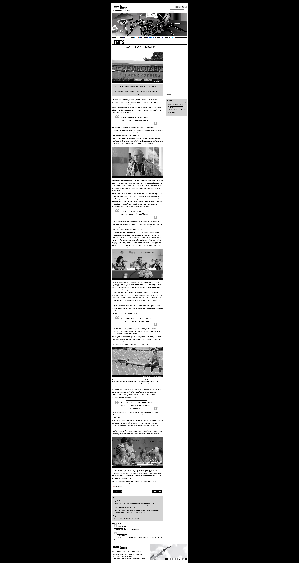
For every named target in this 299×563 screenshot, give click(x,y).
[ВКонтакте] (123, 486)
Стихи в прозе (171, 112)
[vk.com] (176, 7)
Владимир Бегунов (172, 93)
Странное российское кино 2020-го (177, 104)
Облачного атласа (117, 240)
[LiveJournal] (179, 7)
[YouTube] (182, 7)
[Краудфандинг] (176, 559)
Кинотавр (128, 518)
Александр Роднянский (119, 518)
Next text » (157, 492)
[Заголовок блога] (130, 547)
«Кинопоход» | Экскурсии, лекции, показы (135, 558)
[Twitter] (124, 486)
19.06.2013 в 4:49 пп (119, 535)
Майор (159, 431)
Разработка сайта (116, 556)
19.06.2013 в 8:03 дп (119, 528)
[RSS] (185, 7)
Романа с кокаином (145, 423)
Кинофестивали (135, 518)
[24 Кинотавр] (137, 80)
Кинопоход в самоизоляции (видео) (177, 102)
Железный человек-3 (145, 294)
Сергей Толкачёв (121, 526)
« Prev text (118, 492)
